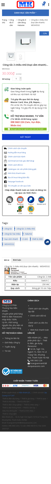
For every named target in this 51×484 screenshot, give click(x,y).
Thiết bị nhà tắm (23, 401)
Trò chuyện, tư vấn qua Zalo (19, 185)
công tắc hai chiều (12, 234)
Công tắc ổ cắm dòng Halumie (22, 22)
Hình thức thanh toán (16, 173)
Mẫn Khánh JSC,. (25, 392)
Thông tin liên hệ (12, 338)
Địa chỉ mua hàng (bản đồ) (18, 177)
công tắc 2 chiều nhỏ (26, 228)
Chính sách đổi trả (15, 165)
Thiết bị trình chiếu (26, 411)
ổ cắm (25, 239)
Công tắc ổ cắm (12, 22)
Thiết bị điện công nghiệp (12, 405)
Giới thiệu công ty (12, 342)
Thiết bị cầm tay (29, 408)
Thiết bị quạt (41, 398)
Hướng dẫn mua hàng (16, 152)
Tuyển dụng (10, 346)
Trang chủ (4, 21)
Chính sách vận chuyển (17, 148)
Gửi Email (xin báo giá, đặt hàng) (20, 161)
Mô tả (6, 260)
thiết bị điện (37, 239)
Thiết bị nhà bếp (8, 401)
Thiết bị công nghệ (9, 414)
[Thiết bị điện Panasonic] (25, 4)
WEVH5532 (9, 244)
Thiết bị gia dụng (27, 398)
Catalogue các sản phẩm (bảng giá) (21, 169)
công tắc (8, 228)
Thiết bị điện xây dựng (10, 398)
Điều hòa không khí (9, 411)
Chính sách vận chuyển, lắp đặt (38, 310)
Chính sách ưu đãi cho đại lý (38, 324)
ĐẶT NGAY (25, 137)
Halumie (28, 234)
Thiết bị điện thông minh (11, 408)
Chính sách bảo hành (16, 156)
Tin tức (8, 351)
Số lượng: (6, 79)
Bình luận (17, 260)
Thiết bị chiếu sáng (31, 405)
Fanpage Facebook (15, 181)
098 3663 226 (36, 360)
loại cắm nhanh (11, 239)
